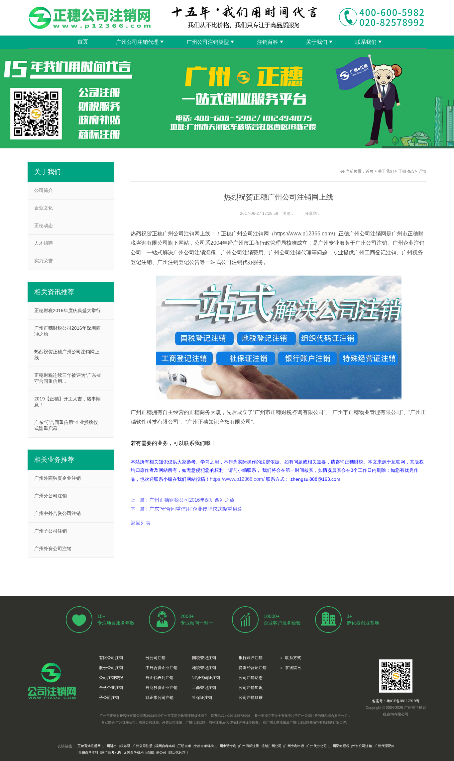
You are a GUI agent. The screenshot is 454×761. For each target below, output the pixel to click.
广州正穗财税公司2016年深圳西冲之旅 (192, 500)
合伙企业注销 (111, 687)
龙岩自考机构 (134, 752)
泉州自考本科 (88, 752)
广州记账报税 (339, 746)
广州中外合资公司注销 (57, 513)
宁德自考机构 (204, 746)
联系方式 (293, 657)
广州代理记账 (385, 746)
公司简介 (43, 190)
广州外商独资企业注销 (57, 478)
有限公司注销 (111, 657)
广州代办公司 (317, 746)
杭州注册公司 (156, 752)
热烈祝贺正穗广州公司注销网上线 (66, 354)
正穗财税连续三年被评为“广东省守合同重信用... (67, 378)
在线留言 (293, 667)
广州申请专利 (226, 746)
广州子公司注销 (50, 531)
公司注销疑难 (251, 697)
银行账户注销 (251, 657)
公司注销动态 (251, 677)
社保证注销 (202, 697)
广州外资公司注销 (52, 548)
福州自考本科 (165, 746)
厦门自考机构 (111, 752)
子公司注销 (109, 697)
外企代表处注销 (159, 677)
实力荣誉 (43, 260)
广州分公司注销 (50, 495)
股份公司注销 (111, 667)
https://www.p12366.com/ (237, 479)
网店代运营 (177, 752)
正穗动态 (406, 171)
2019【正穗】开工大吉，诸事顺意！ (67, 401)
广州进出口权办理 (116, 746)
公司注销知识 (251, 687)
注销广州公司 (272, 746)
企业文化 (43, 208)
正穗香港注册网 (89, 746)
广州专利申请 (294, 746)
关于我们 (316, 42)
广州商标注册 (249, 746)
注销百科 (267, 42)
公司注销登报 (111, 677)
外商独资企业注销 (161, 687)
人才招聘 (43, 243)
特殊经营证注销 (253, 667)
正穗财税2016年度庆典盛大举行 (67, 310)
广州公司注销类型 (207, 42)
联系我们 (366, 42)
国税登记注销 (204, 657)
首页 (82, 41)
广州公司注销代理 (137, 42)
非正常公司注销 (159, 697)
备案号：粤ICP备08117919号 (395, 701)
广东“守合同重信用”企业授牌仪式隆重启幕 (195, 509)
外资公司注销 (362, 746)
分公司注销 (156, 657)
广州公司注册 (143, 746)
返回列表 (141, 523)
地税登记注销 (204, 667)
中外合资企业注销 (161, 667)
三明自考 (184, 746)
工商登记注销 (204, 687)
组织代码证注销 (206, 677)
